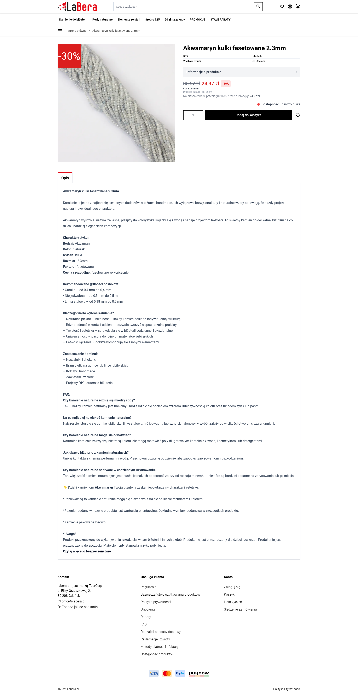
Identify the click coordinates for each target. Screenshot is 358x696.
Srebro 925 (152, 19)
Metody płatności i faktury (160, 647)
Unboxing (148, 609)
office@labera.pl (73, 601)
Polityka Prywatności (286, 689)
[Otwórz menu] (60, 30)
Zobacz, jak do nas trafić (79, 607)
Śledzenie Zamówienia (240, 609)
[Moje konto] (290, 6)
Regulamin (148, 587)
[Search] (258, 6)
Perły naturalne (102, 19)
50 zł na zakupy (175, 19)
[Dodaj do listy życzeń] (297, 115)
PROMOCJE (197, 19)
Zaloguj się (232, 587)
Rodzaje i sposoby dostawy (161, 632)
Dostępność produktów (157, 654)
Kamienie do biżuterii (73, 19)
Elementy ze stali (129, 19)
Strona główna (77, 30)
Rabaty (146, 617)
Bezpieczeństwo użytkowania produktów (170, 594)
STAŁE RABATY (220, 19)
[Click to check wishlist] (281, 6)
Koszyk (229, 594)
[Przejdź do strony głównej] (77, 7)
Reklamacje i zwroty (155, 639)
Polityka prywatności (156, 602)
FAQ (144, 624)
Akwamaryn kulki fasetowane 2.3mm (116, 30)
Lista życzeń (233, 602)
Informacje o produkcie (203, 72)
